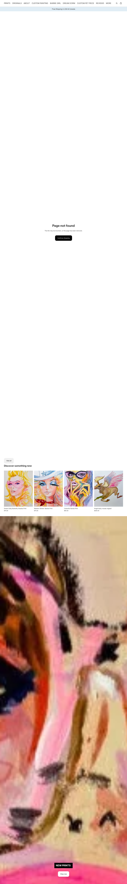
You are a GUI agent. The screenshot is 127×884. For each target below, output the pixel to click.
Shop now (63, 874)
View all (8, 461)
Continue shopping (63, 238)
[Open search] (116, 3)
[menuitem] (108, 3)
